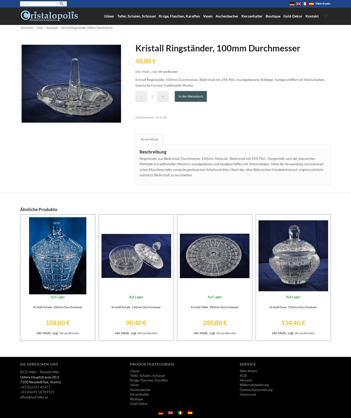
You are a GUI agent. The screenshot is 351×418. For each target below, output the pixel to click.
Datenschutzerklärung (256, 390)
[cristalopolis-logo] (49, 17)
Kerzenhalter (139, 394)
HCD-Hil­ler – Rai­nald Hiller (40, 372)
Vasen (134, 385)
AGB (243, 376)
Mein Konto (323, 3)
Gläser (135, 371)
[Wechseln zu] (292, 4)
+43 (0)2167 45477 (35, 387)
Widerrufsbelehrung (254, 385)
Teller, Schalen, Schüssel (147, 376)
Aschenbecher (140, 390)
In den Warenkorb (191, 96)
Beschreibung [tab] (149, 139)
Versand (246, 380)
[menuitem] (292, 4)
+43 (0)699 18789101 (37, 392)
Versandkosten (168, 71)
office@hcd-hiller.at (34, 397)
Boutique (136, 399)
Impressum (248, 394)
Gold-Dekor (138, 404)
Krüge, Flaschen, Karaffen (149, 380)
